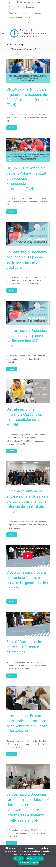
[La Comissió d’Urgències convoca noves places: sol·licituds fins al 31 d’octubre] (28, 234)
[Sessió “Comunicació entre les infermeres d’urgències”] (28, 624)
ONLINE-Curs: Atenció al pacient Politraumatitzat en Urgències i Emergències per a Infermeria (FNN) (26, 178)
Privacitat (12, 7)
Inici (8, 49)
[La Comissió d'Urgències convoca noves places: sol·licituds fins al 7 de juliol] (28, 313)
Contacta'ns (13, 13)
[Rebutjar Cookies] (52, 855)
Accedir (12, 128)
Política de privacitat (28, 863)
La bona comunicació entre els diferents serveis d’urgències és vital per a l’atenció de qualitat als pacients (27, 501)
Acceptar (19, 858)
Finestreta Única (15, 18)
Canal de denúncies (26, 7)
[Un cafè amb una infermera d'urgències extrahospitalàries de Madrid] (28, 391)
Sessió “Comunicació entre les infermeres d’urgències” (23, 647)
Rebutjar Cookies (35, 858)
